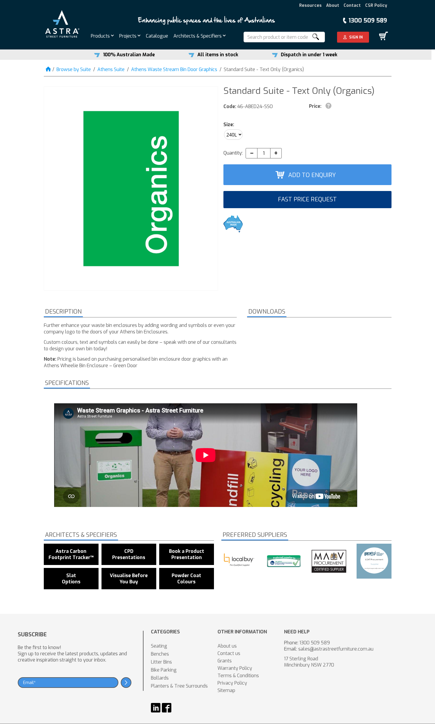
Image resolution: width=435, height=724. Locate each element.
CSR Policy (376, 5)
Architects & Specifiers (198, 36)
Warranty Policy (235, 668)
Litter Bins (161, 662)
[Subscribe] (126, 682)
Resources (310, 5)
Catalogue (157, 36)
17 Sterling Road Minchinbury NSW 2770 (309, 662)
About (332, 5)
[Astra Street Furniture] (62, 23)
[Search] (315, 37)
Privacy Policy (232, 683)
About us (227, 646)
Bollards (160, 678)
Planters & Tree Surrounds (179, 686)
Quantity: (233, 153)
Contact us (229, 653)
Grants (225, 661)
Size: (228, 124)
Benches (160, 654)
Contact (352, 5)
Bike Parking (164, 670)
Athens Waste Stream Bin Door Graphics (174, 69)
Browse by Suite (74, 69)
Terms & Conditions (238, 675)
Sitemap (226, 690)
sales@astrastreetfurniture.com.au (335, 649)
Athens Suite (111, 69)
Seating (159, 646)
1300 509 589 (368, 21)
